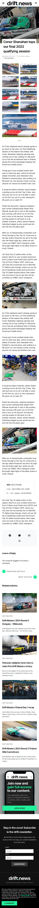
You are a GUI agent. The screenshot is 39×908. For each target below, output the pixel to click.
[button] (3, 3)
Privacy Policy (25, 895)
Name (7, 854)
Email (7, 847)
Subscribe (19, 864)
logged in (17, 561)
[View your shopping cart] (36, 3)
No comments (9, 58)
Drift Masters (8, 36)
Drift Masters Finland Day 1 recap (18, 707)
